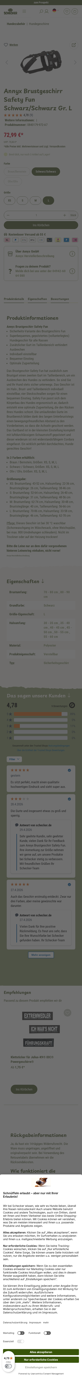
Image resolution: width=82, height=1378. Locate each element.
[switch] (8, 1366)
